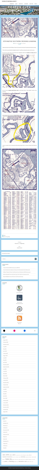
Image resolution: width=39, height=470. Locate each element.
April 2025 (5, 351)
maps (9, 236)
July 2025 (4, 346)
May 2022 (4, 393)
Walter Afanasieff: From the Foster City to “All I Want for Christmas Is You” (16, 274)
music (32, 459)
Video (4, 447)
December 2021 (6, 404)
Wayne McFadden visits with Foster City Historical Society (13, 276)
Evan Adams (23, 43)
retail (25, 461)
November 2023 (6, 364)
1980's (11, 454)
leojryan (19, 459)
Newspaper (5, 441)
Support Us (21, 3)
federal (3, 459)
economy (23, 457)
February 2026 (5, 342)
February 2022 (5, 400)
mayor (27, 459)
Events (4, 432)
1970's (7, 455)
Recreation (21, 461)
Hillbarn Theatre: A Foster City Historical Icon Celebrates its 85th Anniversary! (16, 272)
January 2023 (5, 380)
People (4, 443)
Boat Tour (31, 3)
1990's (13, 455)
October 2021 (5, 409)
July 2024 (4, 357)
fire (4, 459)
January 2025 (5, 353)
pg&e (8, 461)
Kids (17, 459)
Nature (4, 439)
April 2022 (5, 395)
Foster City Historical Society (9, 1)
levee (21, 459)
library (23, 459)
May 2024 (4, 360)
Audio (4, 421)
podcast (15, 461)
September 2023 (6, 366)
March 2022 (5, 398)
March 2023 (5, 375)
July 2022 (4, 389)
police (17, 461)
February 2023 (5, 378)
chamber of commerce (7, 456)
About (16, 3)
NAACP (34, 459)
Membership (12, 3)
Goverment (5, 434)
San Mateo (28, 461)
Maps (4, 235)
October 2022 (5, 384)
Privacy (36, 3)
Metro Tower (29, 459)
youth (32, 461)
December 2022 (6, 382)
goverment (13, 459)
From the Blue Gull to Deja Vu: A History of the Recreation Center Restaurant (16, 269)
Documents (5, 430)
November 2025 (6, 344)
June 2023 (5, 371)
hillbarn (16, 459)
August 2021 (5, 411)
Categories (26, 3)
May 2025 (4, 348)
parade (3, 461)
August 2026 (5, 339)
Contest (4, 427)
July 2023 (4, 369)
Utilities (4, 445)
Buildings (4, 423)
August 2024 (5, 355)
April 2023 (5, 373)
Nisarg (29, 467)
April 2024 (5, 362)
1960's (3, 455)
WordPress (22, 467)
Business (4, 425)
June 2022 (5, 391)
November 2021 (6, 407)
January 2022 (5, 402)
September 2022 (6, 387)
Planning (11, 461)
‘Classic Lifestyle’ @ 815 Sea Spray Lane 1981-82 (11, 267)
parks (5, 461)
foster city (6, 236)
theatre (30, 461)
